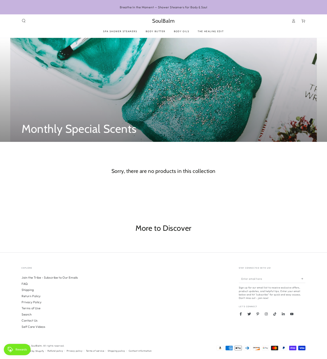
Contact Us (30, 320)
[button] (24, 21)
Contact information (140, 350)
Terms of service (95, 350)
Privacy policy (74, 350)
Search (27, 314)
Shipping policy (116, 350)
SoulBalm (36, 345)
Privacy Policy (31, 302)
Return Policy (31, 296)
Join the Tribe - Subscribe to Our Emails (50, 277)
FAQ (25, 284)
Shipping (28, 290)
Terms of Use (31, 308)
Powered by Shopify (33, 351)
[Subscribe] (303, 278)
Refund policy (55, 350)
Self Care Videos (33, 327)
